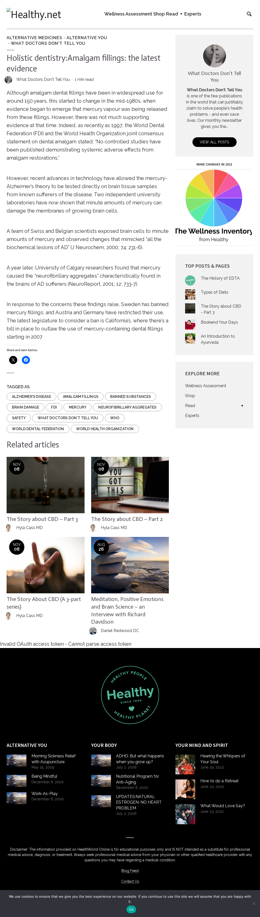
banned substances (130, 397)
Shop (159, 14)
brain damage (25, 407)
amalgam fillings (80, 397)
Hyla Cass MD (29, 527)
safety (19, 418)
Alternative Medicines (34, 37)
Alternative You (87, 37)
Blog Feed (130, 871)
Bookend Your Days (219, 322)
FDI (54, 407)
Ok (131, 909)
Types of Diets (214, 292)
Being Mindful (44, 776)
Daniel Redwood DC (120, 630)
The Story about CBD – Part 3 (42, 519)
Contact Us (130, 881)
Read (172, 14)
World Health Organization (105, 429)
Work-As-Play (44, 793)
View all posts (214, 142)
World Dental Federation (38, 429)
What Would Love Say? (222, 805)
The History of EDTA (220, 278)
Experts (192, 14)
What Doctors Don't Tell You (48, 43)
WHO (115, 418)
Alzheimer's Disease (31, 397)
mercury (77, 407)
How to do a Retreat (219, 780)
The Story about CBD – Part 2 (127, 519)
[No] (253, 903)
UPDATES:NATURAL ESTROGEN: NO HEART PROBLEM (139, 802)
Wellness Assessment (128, 14)
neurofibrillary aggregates (127, 407)
